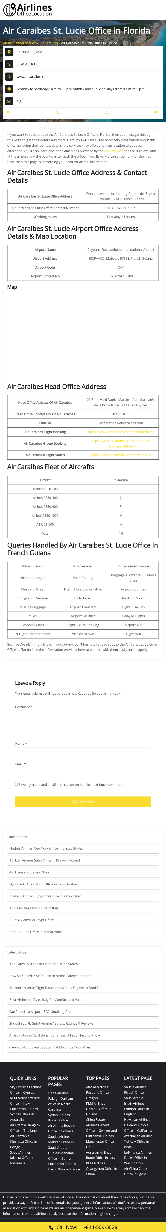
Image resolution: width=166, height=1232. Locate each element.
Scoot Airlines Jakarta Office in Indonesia (22, 1158)
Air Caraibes (48, 43)
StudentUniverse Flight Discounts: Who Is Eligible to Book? (54, 987)
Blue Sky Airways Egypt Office (31, 920)
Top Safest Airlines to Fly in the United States (44, 964)
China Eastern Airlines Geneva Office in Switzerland (101, 1125)
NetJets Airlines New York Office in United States (46, 848)
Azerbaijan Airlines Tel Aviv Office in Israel (138, 1141)
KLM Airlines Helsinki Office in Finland (98, 1109)
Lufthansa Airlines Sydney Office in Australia (24, 1114)
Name (21, 743)
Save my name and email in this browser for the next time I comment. (71, 784)
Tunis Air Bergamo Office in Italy (34, 908)
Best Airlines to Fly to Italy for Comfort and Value (46, 999)
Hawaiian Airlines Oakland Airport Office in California (138, 1125)
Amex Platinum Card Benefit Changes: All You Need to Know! (55, 1035)
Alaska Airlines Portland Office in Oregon (99, 1092)
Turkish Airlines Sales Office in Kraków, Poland (44, 860)
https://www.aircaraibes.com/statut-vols (121, 455)
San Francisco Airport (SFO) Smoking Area (40, 1011)
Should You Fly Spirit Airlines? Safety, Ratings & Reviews (51, 1023)
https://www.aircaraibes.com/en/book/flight (121, 432)
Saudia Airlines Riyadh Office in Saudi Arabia (135, 1092)
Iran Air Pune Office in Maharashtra (36, 932)
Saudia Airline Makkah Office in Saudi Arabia (61, 1142)
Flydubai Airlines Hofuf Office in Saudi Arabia (43, 884)
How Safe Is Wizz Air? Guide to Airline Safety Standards (50, 976)
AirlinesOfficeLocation (19, 43)
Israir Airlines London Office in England (136, 1109)
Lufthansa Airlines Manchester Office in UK (101, 1141)
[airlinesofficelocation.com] (27, 9)
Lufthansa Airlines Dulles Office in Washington (138, 1158)
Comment (24, 707)
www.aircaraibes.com (32, 76)
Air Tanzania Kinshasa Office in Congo (23, 1141)
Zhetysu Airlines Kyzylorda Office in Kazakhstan (45, 896)
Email (20, 764)
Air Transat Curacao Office (29, 872)
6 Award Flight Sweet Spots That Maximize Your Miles (49, 1047)
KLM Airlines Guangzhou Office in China (101, 1168)
